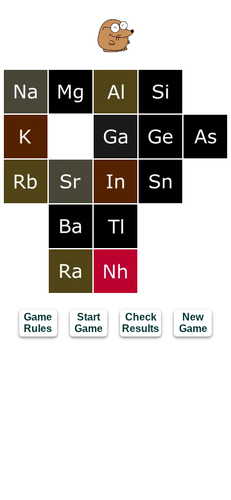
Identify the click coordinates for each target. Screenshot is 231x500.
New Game (193, 323)
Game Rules (38, 323)
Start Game (88, 323)
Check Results (140, 323)
